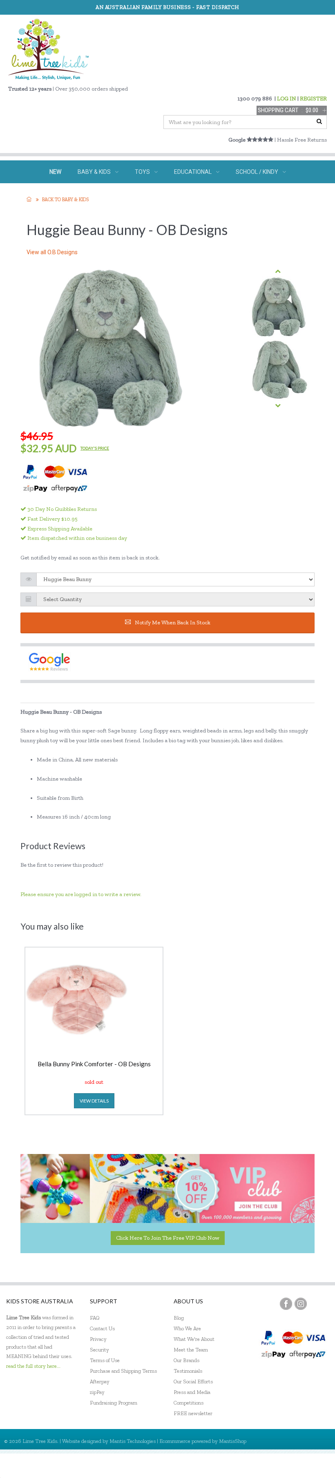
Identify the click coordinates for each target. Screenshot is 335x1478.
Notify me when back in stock (172, 622)
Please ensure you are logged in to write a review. (80, 894)
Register (284, 1465)
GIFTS (163, 194)
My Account (249, 1465)
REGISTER (313, 98)
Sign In (314, 1465)
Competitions (188, 1403)
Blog (179, 1318)
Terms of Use (105, 1360)
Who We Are (187, 1328)
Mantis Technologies (132, 1441)
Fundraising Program (113, 1403)
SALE (237, 194)
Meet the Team (191, 1350)
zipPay (97, 1392)
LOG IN (286, 98)
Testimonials (188, 1371)
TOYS (142, 172)
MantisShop (232, 1441)
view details (94, 1100)
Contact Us (102, 1328)
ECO (200, 194)
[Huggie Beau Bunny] (277, 306)
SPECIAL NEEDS (111, 194)
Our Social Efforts (193, 1381)
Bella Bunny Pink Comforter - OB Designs (94, 1064)
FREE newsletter (193, 1413)
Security (99, 1350)
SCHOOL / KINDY (257, 172)
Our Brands (186, 1360)
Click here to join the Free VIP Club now (167, 1237)
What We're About (194, 1339)
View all (52, 252)
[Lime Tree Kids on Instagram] (301, 1304)
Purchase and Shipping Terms (123, 1371)
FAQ (95, 1318)
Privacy (98, 1339)
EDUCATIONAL (193, 172)
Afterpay (99, 1381)
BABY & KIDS (94, 172)
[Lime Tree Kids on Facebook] (286, 1304)
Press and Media (192, 1392)
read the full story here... (33, 1366)
